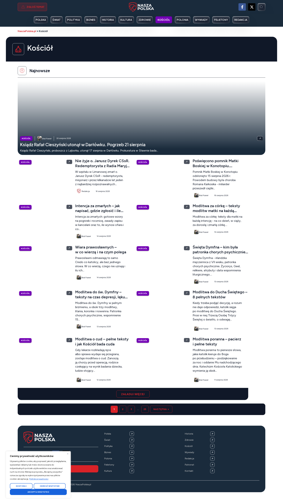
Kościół (26, 138)
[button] (133, 394)
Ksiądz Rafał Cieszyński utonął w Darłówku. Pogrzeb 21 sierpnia (82, 144)
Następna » (161, 409)
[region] (38, 474)
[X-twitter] (251, 7)
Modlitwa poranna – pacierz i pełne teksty (217, 341)
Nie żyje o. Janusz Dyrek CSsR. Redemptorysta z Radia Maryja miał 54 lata (102, 165)
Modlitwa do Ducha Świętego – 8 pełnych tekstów (220, 294)
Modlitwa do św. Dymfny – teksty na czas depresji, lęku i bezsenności (100, 297)
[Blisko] (67, 453)
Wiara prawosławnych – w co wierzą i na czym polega (100, 250)
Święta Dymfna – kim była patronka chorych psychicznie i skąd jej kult (219, 252)
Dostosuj (21, 486)
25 (145, 409)
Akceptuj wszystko (38, 492)
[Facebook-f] (242, 7)
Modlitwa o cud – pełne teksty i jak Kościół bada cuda (102, 341)
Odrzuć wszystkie (50, 486)
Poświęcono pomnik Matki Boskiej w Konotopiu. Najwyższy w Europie (215, 165)
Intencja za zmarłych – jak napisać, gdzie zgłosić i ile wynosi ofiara (98, 210)
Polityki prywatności (38, 479)
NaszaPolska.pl (27, 31)
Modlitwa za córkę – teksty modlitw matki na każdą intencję (216, 210)
